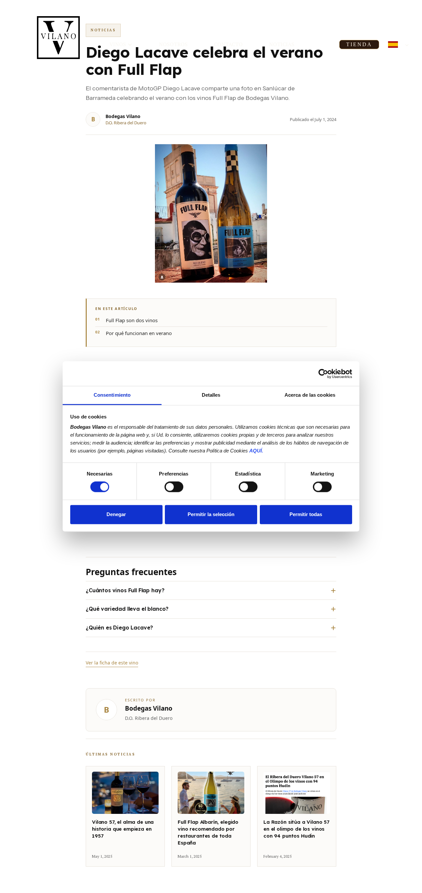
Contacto (228, 44)
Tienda (359, 44)
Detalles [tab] (211, 395)
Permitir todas (305, 514)
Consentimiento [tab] (112, 395)
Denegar (116, 514)
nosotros (173, 44)
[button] (121, 44)
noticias (281, 44)
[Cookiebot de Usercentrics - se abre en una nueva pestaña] (323, 374)
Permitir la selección (211, 514)
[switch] (174, 487)
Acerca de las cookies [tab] (310, 395)
